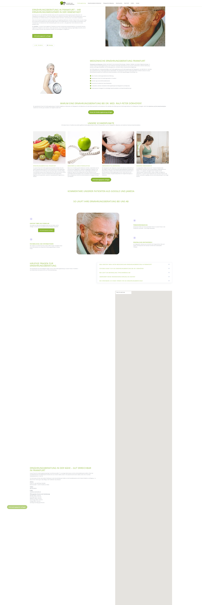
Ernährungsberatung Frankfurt (44, 166)
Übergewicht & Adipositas (108, 3)
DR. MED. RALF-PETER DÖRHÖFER (70, 4)
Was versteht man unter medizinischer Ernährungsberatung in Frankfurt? (125, 264)
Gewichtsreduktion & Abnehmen (94, 3)
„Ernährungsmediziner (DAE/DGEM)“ (108, 70)
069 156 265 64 (33, 488)
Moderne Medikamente (144, 166)
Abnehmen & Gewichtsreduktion (79, 166)
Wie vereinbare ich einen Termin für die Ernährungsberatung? (121, 281)
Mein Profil (126, 3)
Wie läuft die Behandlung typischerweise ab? (115, 272)
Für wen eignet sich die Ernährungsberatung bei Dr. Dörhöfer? (121, 268)
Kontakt (137, 3)
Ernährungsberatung (81, 3)
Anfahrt (132, 3)
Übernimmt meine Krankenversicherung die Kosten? (117, 277)
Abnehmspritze (119, 3)
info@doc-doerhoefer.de (35, 491)
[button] (134, 264)
